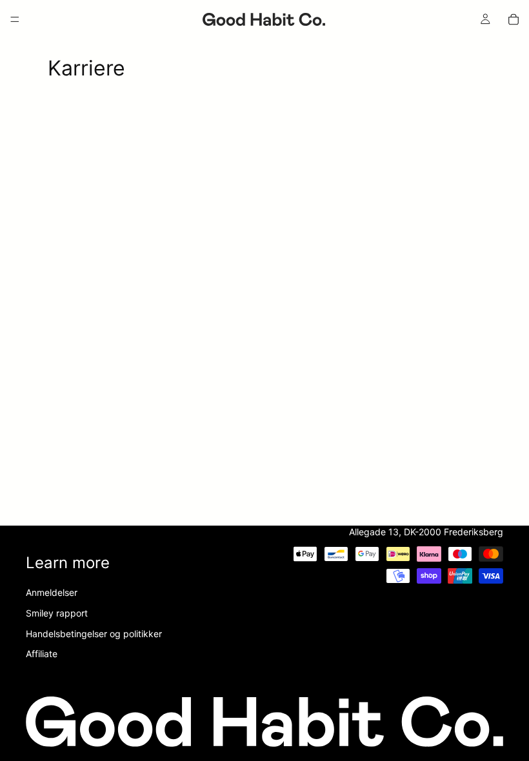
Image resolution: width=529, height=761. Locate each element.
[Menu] (15, 19)
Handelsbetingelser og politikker (94, 633)
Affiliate (41, 653)
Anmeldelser (51, 593)
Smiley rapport (57, 613)
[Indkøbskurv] (513, 19)
